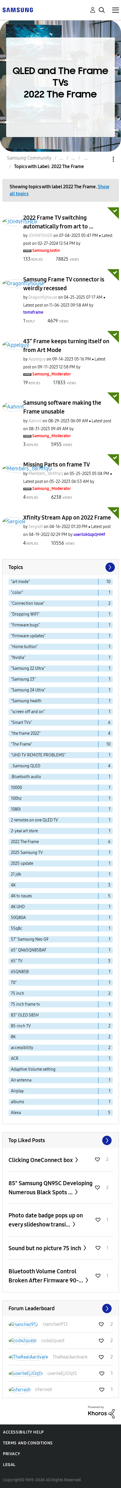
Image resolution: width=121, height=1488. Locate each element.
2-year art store (24, 830)
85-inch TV (21, 1026)
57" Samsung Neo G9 (29, 939)
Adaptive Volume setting (33, 1069)
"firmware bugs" (25, 625)
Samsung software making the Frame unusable (62, 407)
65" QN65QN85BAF (28, 950)
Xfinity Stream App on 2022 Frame (67, 517)
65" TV (17, 961)
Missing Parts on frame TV (56, 464)
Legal (9, 1464)
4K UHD (18, 906)
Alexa (16, 1112)
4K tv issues (21, 896)
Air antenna (21, 1080)
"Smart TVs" (21, 722)
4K (13, 885)
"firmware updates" (28, 635)
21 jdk (16, 874)
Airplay (17, 1091)
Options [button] (103, 159)
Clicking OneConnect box (41, 1160)
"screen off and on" (28, 711)
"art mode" (20, 581)
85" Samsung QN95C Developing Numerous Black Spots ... (51, 1188)
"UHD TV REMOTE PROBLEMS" (38, 755)
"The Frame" (21, 744)
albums (17, 1101)
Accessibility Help (23, 1432)
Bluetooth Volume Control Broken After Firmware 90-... (46, 1276)
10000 (16, 787)
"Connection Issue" (28, 603)
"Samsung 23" (23, 679)
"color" (17, 592)
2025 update (22, 863)
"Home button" (24, 646)
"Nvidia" (18, 657)
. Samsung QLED (25, 765)
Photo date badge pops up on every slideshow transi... (46, 1220)
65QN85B (20, 971)
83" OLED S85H (25, 1015)
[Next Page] (109, 567)
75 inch (17, 993)
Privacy (11, 1453)
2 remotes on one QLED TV (34, 820)
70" (14, 982)
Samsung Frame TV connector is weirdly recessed (63, 284)
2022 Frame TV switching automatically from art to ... (58, 222)
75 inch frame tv (25, 1004)
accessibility (22, 1047)
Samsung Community (29, 158)
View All (61, 1140)
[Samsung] (17, 9)
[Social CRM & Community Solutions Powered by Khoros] (101, 1411)
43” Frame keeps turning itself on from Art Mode (66, 345)
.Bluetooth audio (26, 776)
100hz (16, 798)
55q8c (16, 928)
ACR (15, 1058)
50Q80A (18, 917)
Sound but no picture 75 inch (45, 1248)
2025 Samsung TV (27, 852)
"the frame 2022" (26, 733)
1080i (16, 809)
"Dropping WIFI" (25, 614)
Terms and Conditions (28, 1443)
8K (13, 1036)
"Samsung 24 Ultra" (28, 690)
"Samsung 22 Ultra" (28, 668)
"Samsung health (26, 700)
